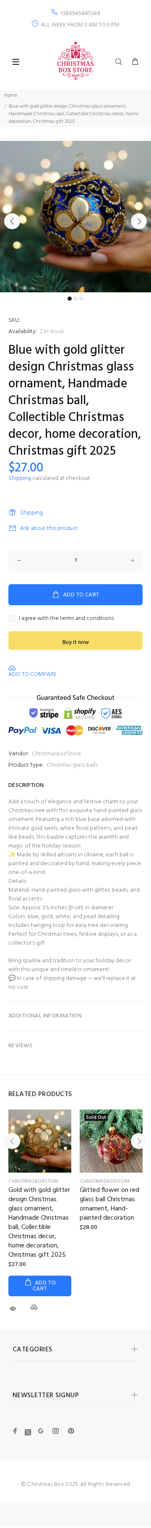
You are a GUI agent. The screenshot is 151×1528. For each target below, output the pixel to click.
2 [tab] (75, 299)
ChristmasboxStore (56, 754)
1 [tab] (70, 299)
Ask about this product (49, 528)
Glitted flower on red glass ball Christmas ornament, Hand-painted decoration (109, 1204)
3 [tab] (81, 299)
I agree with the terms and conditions (66, 618)
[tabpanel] (75, 216)
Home (10, 95)
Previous (12, 221)
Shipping (19, 478)
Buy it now (75, 642)
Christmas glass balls (72, 765)
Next (139, 221)
